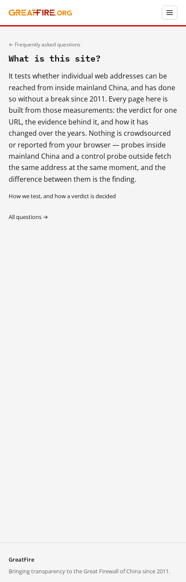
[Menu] (169, 13)
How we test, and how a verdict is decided (62, 196)
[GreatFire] (40, 13)
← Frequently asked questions (44, 44)
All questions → (28, 217)
